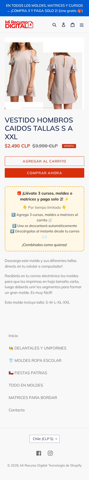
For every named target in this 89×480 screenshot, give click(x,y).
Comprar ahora (44, 173)
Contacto (17, 409)
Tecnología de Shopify (65, 465)
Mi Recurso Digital (33, 465)
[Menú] (81, 24)
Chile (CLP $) (43, 439)
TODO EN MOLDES (26, 385)
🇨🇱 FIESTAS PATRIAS (28, 372)
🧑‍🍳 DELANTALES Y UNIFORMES (37, 348)
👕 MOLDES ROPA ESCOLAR (35, 360)
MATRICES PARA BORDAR (33, 397)
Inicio (13, 335)
